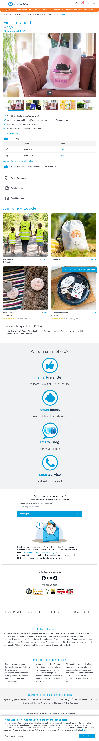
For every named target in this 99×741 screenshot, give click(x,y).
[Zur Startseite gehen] (18, 4)
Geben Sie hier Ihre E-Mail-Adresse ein (36, 504)
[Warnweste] (25, 235)
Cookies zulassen (87, 736)
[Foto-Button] (25, 288)
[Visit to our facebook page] (43, 578)
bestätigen (24, 514)
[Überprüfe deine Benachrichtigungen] (88, 3)
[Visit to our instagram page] (49, 578)
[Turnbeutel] (73, 235)
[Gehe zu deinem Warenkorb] (93, 3)
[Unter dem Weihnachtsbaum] (24, 14)
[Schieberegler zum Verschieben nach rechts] (91, 105)
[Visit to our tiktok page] (55, 578)
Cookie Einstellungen (13, 736)
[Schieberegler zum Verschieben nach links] (7, 105)
